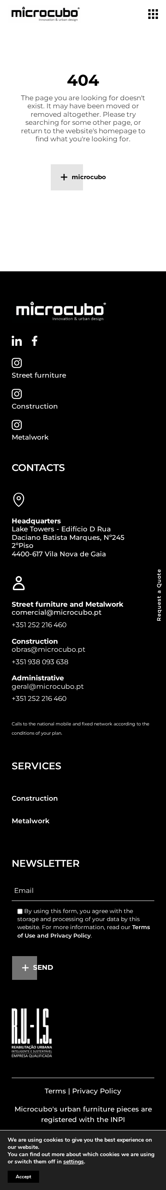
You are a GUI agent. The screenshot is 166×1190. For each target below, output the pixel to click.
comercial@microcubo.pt (57, 612)
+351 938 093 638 (40, 662)
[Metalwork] (17, 425)
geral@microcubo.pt (48, 686)
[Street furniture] (17, 363)
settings (73, 1161)
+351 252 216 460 (39, 625)
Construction (35, 406)
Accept (23, 1176)
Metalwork (30, 437)
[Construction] (17, 394)
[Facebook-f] (35, 341)
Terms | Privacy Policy (83, 1091)
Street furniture (39, 375)
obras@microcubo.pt (48, 649)
